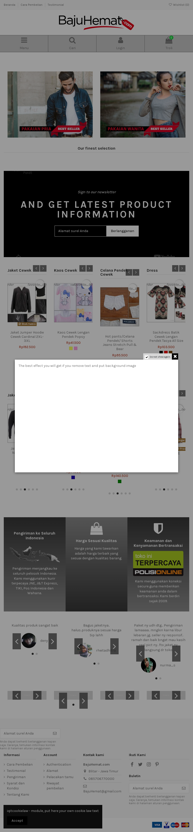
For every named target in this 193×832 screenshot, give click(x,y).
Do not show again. (160, 356)
